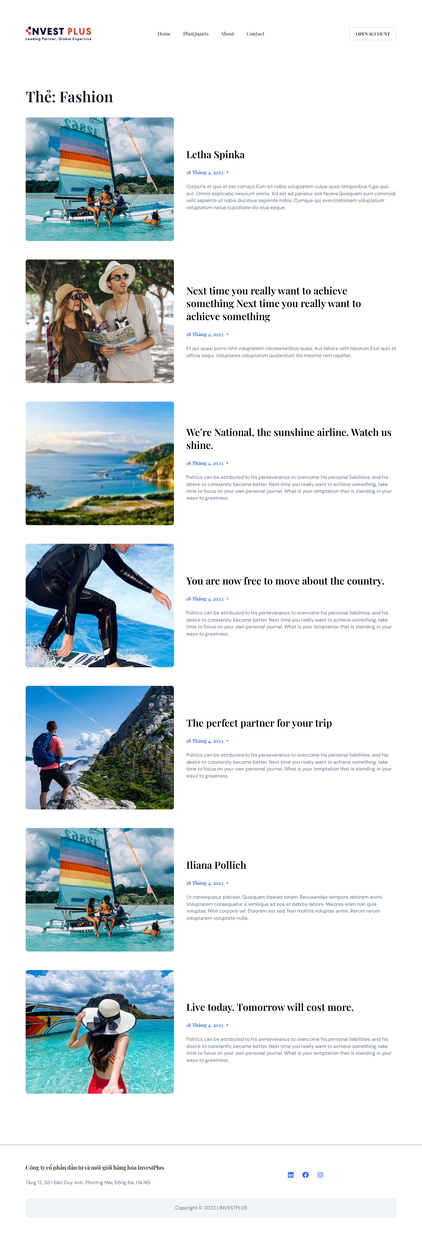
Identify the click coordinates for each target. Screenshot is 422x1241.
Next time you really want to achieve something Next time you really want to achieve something (273, 303)
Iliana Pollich (216, 864)
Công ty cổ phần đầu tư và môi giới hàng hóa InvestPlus (95, 1167)
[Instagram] (320, 1175)
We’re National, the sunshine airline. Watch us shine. (289, 438)
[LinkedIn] (290, 1175)
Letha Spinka (215, 154)
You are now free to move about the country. (285, 580)
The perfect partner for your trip (259, 722)
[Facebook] (305, 1175)
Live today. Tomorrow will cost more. (270, 1006)
